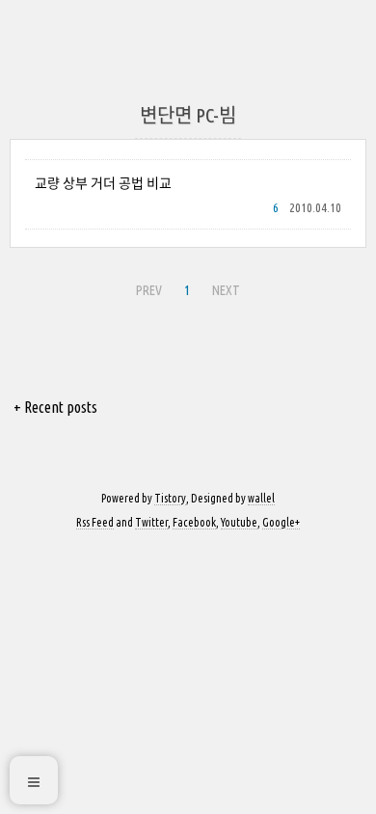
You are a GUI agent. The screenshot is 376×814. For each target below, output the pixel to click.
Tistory (170, 498)
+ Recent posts (55, 407)
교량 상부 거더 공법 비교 (103, 183)
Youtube (239, 522)
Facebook (194, 522)
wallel (261, 498)
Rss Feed (95, 522)
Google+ (281, 522)
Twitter (151, 522)
